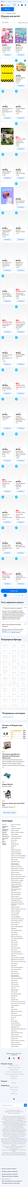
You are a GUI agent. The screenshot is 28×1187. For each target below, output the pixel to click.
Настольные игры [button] (5, 839)
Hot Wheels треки (15, 861)
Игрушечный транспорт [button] (5, 830)
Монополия (14, 1013)
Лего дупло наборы (15, 948)
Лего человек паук (15, 922)
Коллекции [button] (4, 834)
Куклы (12, 1019)
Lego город (13, 940)
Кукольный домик (15, 1023)
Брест (8, 632)
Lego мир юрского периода (17, 957)
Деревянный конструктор (17, 959)
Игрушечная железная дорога (18, 857)
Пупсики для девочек (16, 1025)
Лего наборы (14, 932)
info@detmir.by (21, 1131)
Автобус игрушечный (16, 874)
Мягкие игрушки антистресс (18, 1040)
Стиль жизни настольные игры (18, 1003)
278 (22, 595)
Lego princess (14, 982)
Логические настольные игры (18, 1001)
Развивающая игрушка (16, 882)
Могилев (19, 631)
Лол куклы (13, 1017)
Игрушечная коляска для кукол (18, 1028)
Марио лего (14, 955)
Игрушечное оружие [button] (5, 827)
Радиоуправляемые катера (17, 878)
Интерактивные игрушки (17, 902)
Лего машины (14, 971)
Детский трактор (15, 872)
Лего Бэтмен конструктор (17, 918)
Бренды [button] (4, 824)
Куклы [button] (3, 841)
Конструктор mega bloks (17, 978)
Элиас (12, 1007)
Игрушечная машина (16, 851)
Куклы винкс (14, 1030)
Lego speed (13, 965)
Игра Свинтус (14, 1009)
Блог (14, 1091)
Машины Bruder (15, 844)
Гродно (14, 631)
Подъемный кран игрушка (17, 870)
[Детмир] (3, 5)
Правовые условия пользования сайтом (14, 1111)
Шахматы (13, 997)
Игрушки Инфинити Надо (17, 832)
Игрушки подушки (15, 1042)
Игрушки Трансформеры (17, 926)
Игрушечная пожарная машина (18, 876)
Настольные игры (15, 986)
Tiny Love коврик (15, 913)
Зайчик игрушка (15, 1046)
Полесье (13, 826)
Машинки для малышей (16, 898)
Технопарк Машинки (16, 838)
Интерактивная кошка (16, 1044)
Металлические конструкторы (18, 961)
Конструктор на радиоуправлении (15, 975)
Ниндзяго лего (14, 934)
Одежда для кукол (15, 1027)
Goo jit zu (13, 842)
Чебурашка (13, 928)
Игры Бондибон (15, 1005)
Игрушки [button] (4, 832)
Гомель (10, 631)
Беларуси (17, 1113)
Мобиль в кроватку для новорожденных (16, 886)
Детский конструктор (16, 936)
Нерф (12, 848)
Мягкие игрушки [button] (4, 844)
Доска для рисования (16, 993)
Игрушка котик (14, 1038)
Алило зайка (14, 840)
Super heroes (14, 950)
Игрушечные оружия (16, 850)
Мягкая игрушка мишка (16, 1036)
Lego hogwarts (14, 944)
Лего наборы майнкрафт (17, 938)
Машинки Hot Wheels (16, 853)
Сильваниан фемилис (16, 828)
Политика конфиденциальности (14, 1072)
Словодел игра (14, 999)
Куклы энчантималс (15, 824)
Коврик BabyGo (7, 784)
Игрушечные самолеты (16, 866)
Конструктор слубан (16, 969)
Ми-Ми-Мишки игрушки (17, 920)
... (19, 595)
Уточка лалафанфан (15, 916)
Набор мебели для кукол (17, 1032)
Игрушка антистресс (16, 892)
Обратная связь (14, 1076)
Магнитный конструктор (17, 953)
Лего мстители (14, 924)
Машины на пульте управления (18, 855)
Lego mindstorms (15, 973)
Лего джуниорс (14, 984)
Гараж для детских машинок (17, 868)
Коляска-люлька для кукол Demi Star (13, 804)
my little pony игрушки (16, 836)
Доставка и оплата (14, 1065)
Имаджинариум (15, 990)
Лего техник (14, 946)
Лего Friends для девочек (17, 967)
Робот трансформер (16, 894)
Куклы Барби (14, 1021)
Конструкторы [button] (5, 836)
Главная (3, 13)
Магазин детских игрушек (17, 880)
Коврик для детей (15, 907)
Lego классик (14, 980)
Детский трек (14, 859)
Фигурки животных (15, 911)
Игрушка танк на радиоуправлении (15, 864)
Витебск (4, 632)
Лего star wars (14, 942)
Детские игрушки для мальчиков (16, 889)
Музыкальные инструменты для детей (17, 904)
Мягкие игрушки (15, 1034)
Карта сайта (14, 1078)
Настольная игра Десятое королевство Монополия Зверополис (11, 756)
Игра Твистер (14, 995)
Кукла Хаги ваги (14, 914)
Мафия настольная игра (16, 1011)
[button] (7, 9)
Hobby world (14, 992)
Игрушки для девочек (16, 884)
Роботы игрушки (15, 896)
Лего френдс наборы (16, 951)
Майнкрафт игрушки (16, 900)
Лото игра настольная (16, 1015)
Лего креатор (14, 963)
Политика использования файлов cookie (14, 1074)
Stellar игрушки (14, 834)
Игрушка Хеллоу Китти (16, 930)
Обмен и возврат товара (14, 1067)
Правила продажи (14, 1069)
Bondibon (13, 846)
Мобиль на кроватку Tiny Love (18, 909)
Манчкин (13, 988)
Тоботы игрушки (15, 830)
